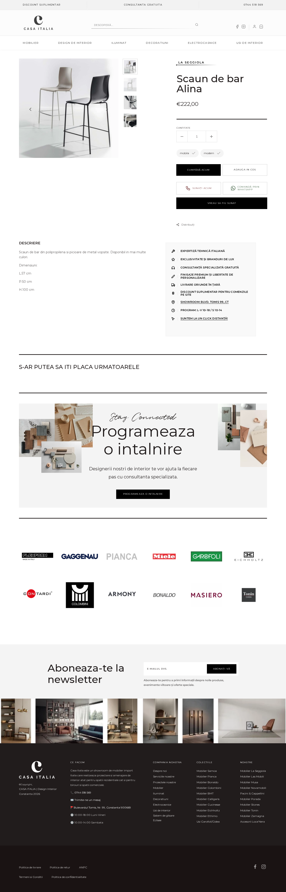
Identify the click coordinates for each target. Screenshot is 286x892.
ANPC (83, 867)
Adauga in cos (245, 169)
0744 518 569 (253, 4)
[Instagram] (244, 27)
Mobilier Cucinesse (208, 804)
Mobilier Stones (250, 804)
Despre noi (160, 771)
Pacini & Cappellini (252, 793)
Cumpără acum (198, 169)
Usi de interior (249, 42)
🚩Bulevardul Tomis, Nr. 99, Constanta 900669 (100, 807)
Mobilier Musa (249, 782)
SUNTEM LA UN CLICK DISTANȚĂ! (204, 318)
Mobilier (31, 42)
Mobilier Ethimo (207, 816)
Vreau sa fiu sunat (222, 203)
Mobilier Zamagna (252, 816)
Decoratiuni (157, 42)
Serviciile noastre (163, 776)
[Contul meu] (254, 27)
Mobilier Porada (250, 799)
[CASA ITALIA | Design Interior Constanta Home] (38, 22)
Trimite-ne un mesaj (87, 800)
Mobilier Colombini (209, 787)
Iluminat (119, 42)
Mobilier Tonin (249, 810)
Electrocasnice (202, 42)
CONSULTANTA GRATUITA (143, 4)
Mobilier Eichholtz (208, 810)
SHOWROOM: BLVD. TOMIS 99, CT (205, 302)
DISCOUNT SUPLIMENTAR (42, 4)
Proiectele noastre (164, 782)
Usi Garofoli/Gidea (208, 821)
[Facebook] (237, 27)
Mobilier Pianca (207, 776)
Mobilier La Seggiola (253, 771)
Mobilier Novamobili (253, 787)
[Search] (197, 25)
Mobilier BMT (205, 793)
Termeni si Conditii (31, 877)
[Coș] (261, 27)
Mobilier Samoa (207, 771)
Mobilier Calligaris (208, 799)
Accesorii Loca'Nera (252, 821)
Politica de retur (60, 867)
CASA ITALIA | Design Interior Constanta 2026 (38, 791)
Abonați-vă (221, 668)
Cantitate (184, 127)
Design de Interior (75, 42)
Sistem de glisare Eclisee (163, 818)
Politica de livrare (30, 867)
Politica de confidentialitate (69, 877)
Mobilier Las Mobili (252, 776)
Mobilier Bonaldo (207, 782)
